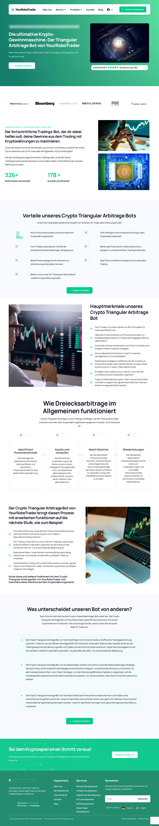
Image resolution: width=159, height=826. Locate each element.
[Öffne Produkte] (81, 9)
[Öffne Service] (65, 9)
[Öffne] (112, 9)
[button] (44, 27)
